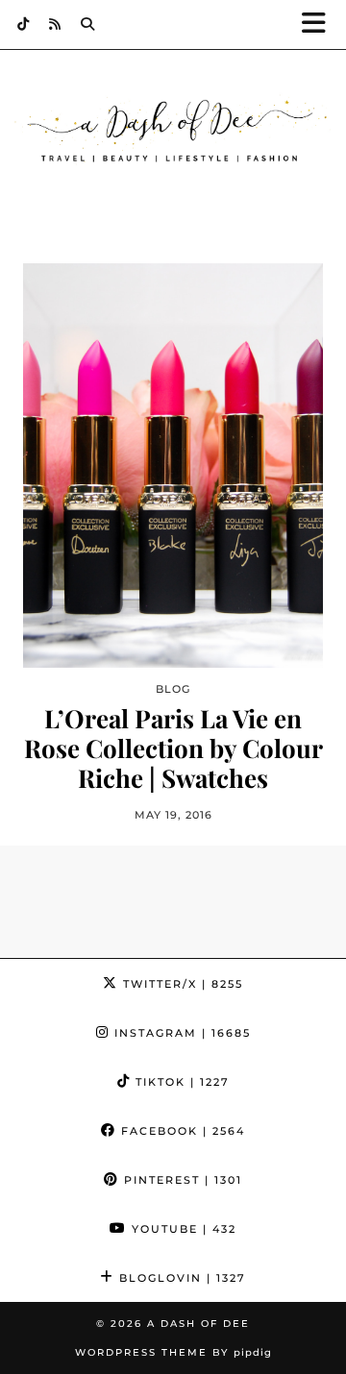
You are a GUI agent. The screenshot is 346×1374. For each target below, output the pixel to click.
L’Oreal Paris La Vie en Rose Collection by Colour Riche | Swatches (173, 748)
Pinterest (180, 1180)
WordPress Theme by (173, 1352)
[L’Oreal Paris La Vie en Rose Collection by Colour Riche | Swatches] (173, 465)
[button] (320, 24)
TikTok (180, 1082)
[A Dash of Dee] (173, 131)
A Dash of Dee (198, 1323)
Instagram (180, 1033)
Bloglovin (180, 1278)
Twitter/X (180, 984)
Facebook (180, 1131)
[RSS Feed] (55, 24)
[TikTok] (23, 24)
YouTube (181, 1229)
